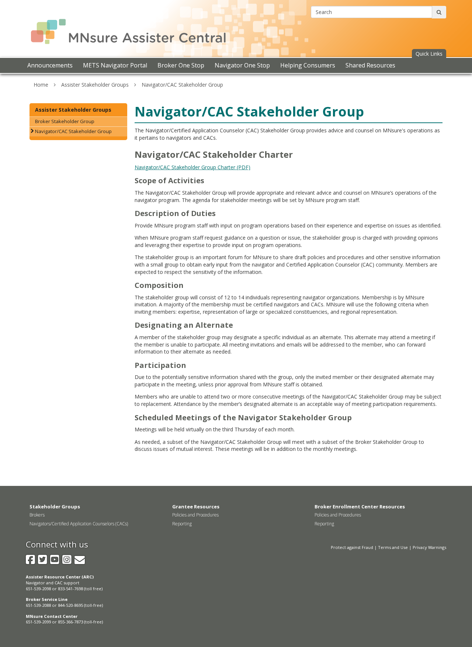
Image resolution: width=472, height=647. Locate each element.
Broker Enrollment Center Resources (360, 506)
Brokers (37, 515)
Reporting (182, 524)
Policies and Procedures (195, 515)
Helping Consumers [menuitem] (307, 65)
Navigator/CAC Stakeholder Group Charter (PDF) (192, 167)
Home (41, 84)
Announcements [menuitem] (50, 65)
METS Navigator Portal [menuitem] (115, 65)
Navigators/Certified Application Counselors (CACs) (79, 524)
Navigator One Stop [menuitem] (242, 65)
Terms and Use (393, 547)
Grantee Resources (195, 506)
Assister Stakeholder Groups (95, 84)
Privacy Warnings (429, 547)
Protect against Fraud (352, 547)
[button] (429, 54)
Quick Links (429, 53)
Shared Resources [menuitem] (370, 65)
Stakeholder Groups (55, 506)
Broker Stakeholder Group (64, 121)
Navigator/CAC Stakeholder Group (182, 84)
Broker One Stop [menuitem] (180, 65)
